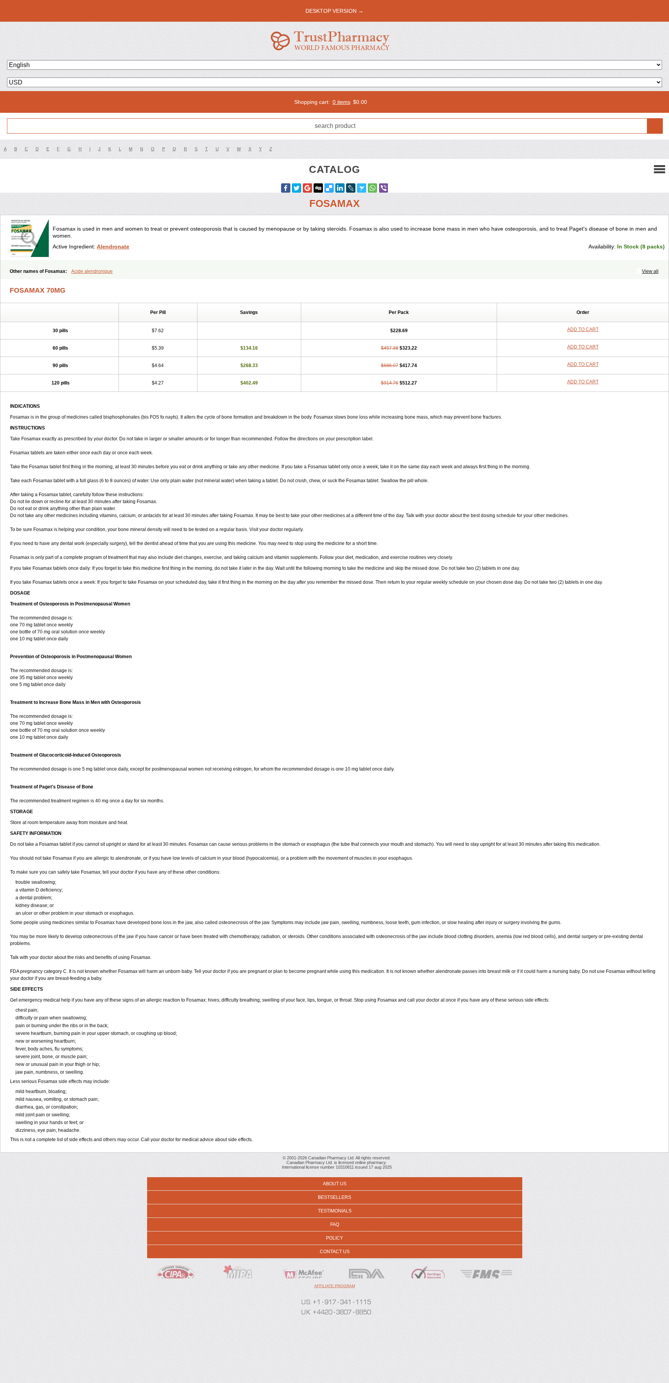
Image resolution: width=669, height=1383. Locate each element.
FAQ (334, 1224)
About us (335, 1183)
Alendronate (113, 246)
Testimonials (335, 1211)
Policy (334, 1238)
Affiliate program (334, 1286)
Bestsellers (334, 1197)
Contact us (335, 1251)
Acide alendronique (92, 271)
